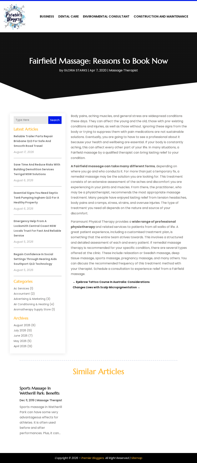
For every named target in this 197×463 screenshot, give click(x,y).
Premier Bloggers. (92, 458)
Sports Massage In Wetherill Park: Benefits (39, 391)
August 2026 (22, 325)
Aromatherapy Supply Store (32, 309)
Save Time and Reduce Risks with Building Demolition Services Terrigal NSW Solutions (37, 169)
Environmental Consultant (106, 16)
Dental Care (68, 16)
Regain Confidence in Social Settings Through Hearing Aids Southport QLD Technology (35, 259)
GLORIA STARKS (75, 70)
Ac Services (21, 288)
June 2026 (21, 336)
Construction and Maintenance (161, 16)
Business (47, 16)
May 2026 (20, 341)
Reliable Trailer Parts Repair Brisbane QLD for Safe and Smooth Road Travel (33, 141)
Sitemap (136, 458)
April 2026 (20, 346)
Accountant (22, 294)
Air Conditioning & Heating (31, 304)
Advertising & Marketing (29, 299)
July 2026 (20, 330)
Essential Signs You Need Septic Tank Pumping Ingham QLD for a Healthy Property (36, 197)
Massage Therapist (123, 70)
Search (55, 120)
